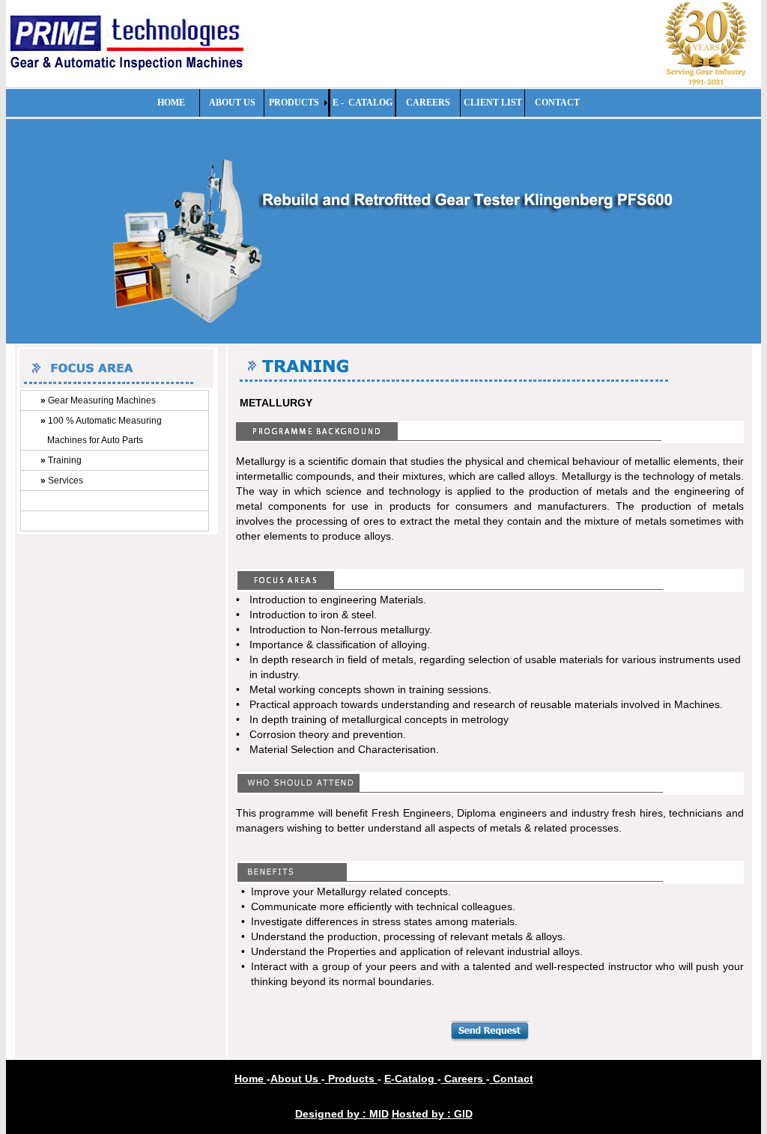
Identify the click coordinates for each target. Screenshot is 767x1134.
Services (61, 480)
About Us (295, 1079)
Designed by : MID (342, 1114)
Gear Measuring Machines (98, 400)
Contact (511, 1079)
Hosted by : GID (432, 1114)
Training (61, 460)
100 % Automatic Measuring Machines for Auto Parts (101, 430)
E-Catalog (410, 1079)
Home (250, 1079)
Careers (463, 1079)
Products (351, 1079)
